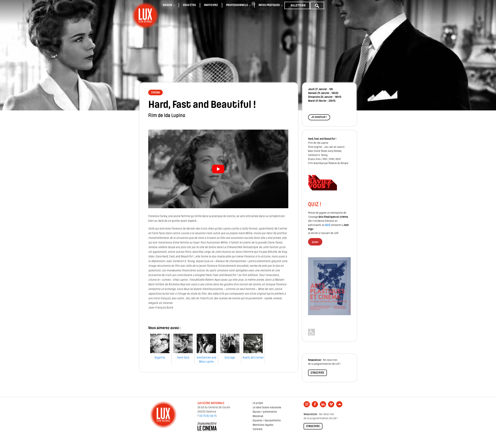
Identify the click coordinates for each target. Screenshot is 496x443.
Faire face (183, 357)
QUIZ (327, 225)
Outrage (230, 357)
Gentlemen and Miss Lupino (206, 359)
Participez (211, 5)
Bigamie (160, 357)
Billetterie (298, 5)
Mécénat (258, 416)
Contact (258, 429)
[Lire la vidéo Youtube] (218, 169)
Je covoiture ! (319, 117)
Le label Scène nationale (267, 407)
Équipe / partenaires (265, 411)
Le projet (258, 403)
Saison (167, 5)
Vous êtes (189, 5)
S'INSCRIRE (317, 372)
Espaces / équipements (267, 420)
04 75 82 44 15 (208, 416)
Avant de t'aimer (253, 357)
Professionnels (237, 5)
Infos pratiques (269, 5)
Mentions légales (263, 425)
